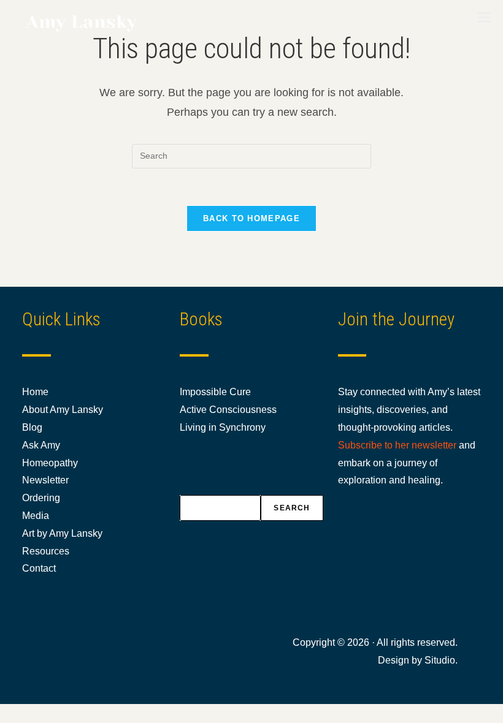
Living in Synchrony (223, 427)
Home (35, 392)
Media (35, 515)
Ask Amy (41, 445)
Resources (45, 551)
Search (292, 508)
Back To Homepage (251, 218)
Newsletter (45, 480)
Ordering (41, 498)
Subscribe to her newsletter (397, 445)
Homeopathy (50, 463)
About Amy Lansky (62, 409)
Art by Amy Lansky (62, 533)
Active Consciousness (228, 409)
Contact (39, 568)
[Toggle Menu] (484, 17)
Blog (32, 427)
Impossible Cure (215, 392)
